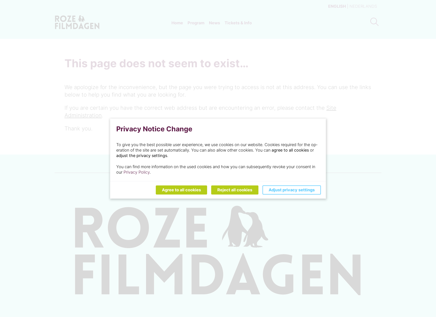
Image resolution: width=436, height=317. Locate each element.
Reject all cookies (234, 189)
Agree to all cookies (181, 189)
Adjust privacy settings (292, 189)
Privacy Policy (137, 172)
